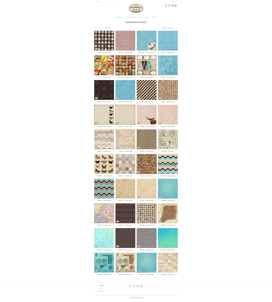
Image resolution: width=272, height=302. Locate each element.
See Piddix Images (101, 291)
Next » (138, 279)
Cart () (173, 1)
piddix (133, 297)
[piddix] (136, 9)
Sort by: (165, 27)
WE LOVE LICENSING (131, 17)
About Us (101, 288)
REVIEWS (154, 17)
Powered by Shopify (139, 297)
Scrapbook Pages (136, 22)
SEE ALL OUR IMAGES (144, 17)
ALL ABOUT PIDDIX (118, 17)
